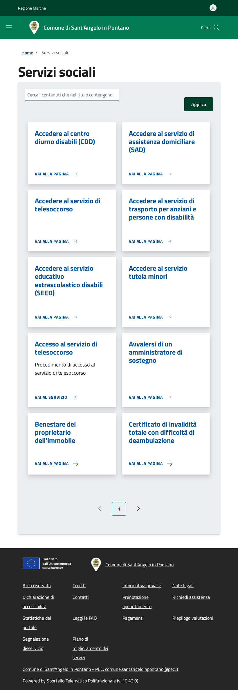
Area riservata (37, 585)
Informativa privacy (141, 585)
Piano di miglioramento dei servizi (90, 648)
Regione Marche (32, 8)
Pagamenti (133, 617)
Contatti (81, 597)
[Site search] (216, 27)
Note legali (183, 585)
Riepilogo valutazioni (192, 617)
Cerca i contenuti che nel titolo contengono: (70, 94)
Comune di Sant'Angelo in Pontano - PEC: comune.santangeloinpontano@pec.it (100, 669)
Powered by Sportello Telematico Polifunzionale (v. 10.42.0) (80, 680)
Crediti (79, 585)
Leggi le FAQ (85, 617)
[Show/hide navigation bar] (8, 27)
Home (27, 52)
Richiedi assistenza (191, 597)
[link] (57, 174)
